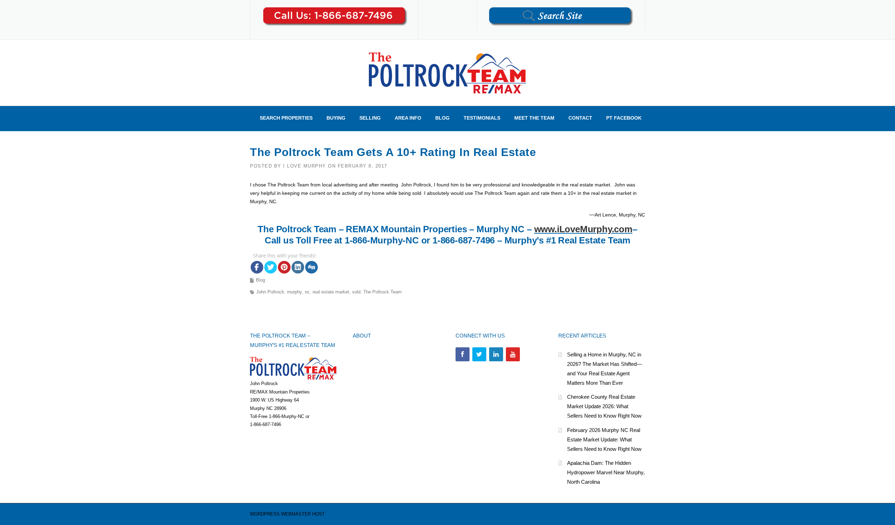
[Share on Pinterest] (284, 267)
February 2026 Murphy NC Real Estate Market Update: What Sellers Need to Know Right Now (604, 439)
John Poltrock (270, 292)
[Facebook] (463, 354)
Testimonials (482, 118)
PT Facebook (624, 118)
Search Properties (286, 118)
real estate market (331, 292)
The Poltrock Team (382, 292)
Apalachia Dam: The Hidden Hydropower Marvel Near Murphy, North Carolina (606, 472)
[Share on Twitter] (270, 267)
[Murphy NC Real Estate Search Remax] (447, 72)
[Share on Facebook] (257, 267)
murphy (294, 292)
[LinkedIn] (496, 354)
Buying (336, 118)
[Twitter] (479, 354)
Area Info (408, 118)
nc (307, 292)
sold (356, 292)
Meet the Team (534, 118)
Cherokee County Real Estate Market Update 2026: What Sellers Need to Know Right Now (604, 406)
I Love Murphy (304, 166)
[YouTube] (513, 354)
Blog (442, 118)
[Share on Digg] (311, 267)
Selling (370, 118)
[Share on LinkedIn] (298, 267)
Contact (580, 118)
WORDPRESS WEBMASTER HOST (287, 514)
